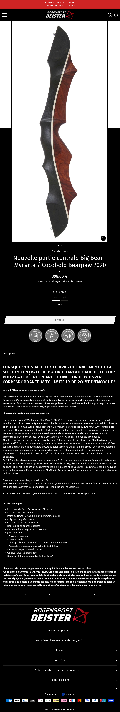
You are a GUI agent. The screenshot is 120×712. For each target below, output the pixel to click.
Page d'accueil (59, 251)
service (60, 660)
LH (64, 297)
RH (55, 297)
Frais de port (60, 680)
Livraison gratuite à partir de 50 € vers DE (66, 281)
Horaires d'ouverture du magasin (60, 640)
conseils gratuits (60, 630)
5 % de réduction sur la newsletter (60, 670)
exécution (60, 292)
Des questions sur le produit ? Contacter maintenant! (60, 595)
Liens (60, 650)
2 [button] (61, 246)
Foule (60, 305)
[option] (60, 4)
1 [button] (59, 246)
